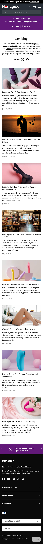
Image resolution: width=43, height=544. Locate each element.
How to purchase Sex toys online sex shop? (19, 422)
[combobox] (21, 12)
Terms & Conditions (17, 539)
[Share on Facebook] (27, 59)
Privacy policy (5, 539)
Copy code (27, 26)
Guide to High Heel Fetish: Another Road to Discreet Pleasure (19, 188)
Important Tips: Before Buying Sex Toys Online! (20, 92)
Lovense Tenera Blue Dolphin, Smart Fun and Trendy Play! (20, 375)
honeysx (9, 535)
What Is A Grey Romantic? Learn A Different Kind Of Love (21, 141)
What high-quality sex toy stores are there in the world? (21, 235)
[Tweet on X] (22, 59)
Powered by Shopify (17, 535)
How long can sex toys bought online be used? (20, 284)
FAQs (26, 539)
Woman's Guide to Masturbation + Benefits (19, 329)
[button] (34, 6)
